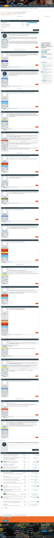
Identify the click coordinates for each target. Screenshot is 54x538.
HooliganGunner (5, 462)
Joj (36, 502)
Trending (30, 8)
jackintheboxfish (34, 505)
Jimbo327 (35, 468)
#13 (37, 266)
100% (4, 66)
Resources (15, 5)
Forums (10, 5)
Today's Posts (26, 8)
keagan (36, 473)
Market (26, 5)
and (14, 108)
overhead (4, 491)
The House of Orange (47, 80)
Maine (7, 124)
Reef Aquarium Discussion (12, 455)
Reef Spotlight (16, 532)
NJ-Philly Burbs (6, 279)
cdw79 (4, 468)
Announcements (16, 526)
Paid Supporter (2, 532)
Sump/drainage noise (6, 476)
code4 (4, 483)
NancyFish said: (11, 134)
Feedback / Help (16, 528)
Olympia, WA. (6, 330)
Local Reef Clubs (3, 528)
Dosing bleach (5, 504)
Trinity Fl (7, 260)
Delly (4, 455)
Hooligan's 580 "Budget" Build (12, 461)
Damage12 (35, 480)
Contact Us (44, 531)
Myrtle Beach (6, 412)
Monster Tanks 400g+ (15, 462)
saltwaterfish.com (5, 473)
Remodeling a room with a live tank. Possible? (10, 479)
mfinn (36, 477)
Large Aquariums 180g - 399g (47, 82)
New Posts (44, 62)
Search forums (35, 8)
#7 (37, 155)
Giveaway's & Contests (17, 530)
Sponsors (1, 530)
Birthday (6, 5)
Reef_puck (4, 480)
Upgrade (30, 5)
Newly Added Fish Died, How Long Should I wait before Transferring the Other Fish (11, 490)
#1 (37, 32)
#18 (37, 379)
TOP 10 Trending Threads (6, 470)
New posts (2, 8)
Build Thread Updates (8, 8)
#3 (37, 70)
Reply (37, 47)
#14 (37, 286)
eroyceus (4, 459)
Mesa (7, 235)
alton (4, 465)
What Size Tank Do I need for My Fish (9, 464)
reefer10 (4, 486)
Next (4, 440)
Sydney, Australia (5, 144)
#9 (37, 190)
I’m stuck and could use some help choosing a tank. (11, 454)
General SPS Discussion (46, 78)
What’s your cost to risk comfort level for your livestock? (12, 501)
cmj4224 (4, 498)
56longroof (4, 505)
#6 (37, 132)
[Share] (36, 32)
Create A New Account (31, 532)
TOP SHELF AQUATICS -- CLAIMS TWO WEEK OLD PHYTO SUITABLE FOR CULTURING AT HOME (12, 458)
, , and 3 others (15, 66)
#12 (37, 240)
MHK (7, 185)
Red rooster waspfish (45, 68)
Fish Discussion (11, 465)
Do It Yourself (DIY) (45, 74)
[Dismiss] (52, 10)
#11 (37, 224)
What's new (21, 5)
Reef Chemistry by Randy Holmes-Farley (17, 498)
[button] (3, 6)
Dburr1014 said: (11, 268)
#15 (37, 306)
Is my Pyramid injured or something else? (9, 482)
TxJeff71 (4, 477)
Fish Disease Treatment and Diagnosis (17, 483)
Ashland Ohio (6, 106)
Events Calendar (30, 528)
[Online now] (4, 160)
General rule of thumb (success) (8, 472)
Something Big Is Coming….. (10, 493)
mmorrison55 (5, 502)
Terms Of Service (30, 526)
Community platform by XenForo (8, 536)
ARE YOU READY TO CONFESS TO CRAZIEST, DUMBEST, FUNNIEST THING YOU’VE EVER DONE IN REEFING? (46, 45)
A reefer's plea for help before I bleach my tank (10, 467)
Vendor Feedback (12, 459)
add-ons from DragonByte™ (29, 536)
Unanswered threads (20, 8)
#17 (37, 359)
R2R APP (34, 5)
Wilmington (6, 219)
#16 (37, 339)
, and (15, 86)
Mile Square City (6, 65)
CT (7, 301)
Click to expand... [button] (23, 141)
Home (2, 5)
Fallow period (5, 485)
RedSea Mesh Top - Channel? (47, 71)
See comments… (50, 58)
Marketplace (14, 8)
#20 (37, 420)
